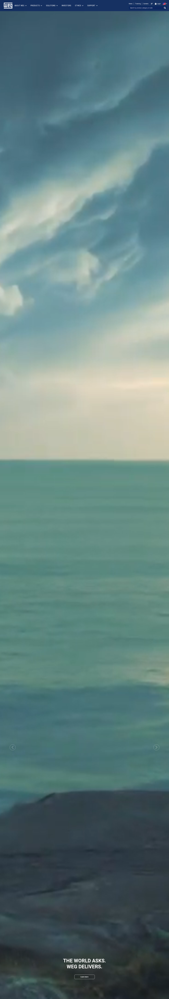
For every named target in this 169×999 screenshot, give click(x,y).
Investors (66, 6)
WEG (7, 5)
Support (91, 6)
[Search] (165, 8)
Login (159, 4)
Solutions (50, 6)
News (131, 4)
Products (35, 6)
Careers (145, 4)
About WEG (19, 6)
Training (138, 4)
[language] (164, 3)
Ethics (78, 6)
